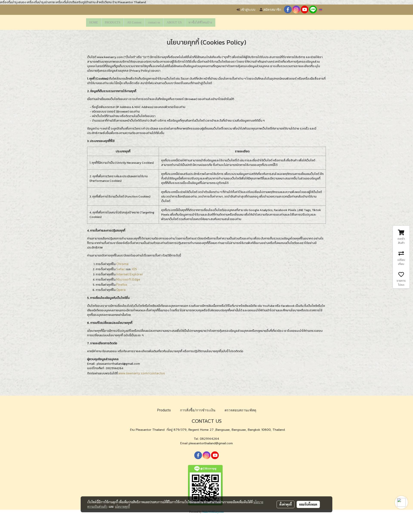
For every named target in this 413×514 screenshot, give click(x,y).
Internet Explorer (129, 274)
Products (164, 410)
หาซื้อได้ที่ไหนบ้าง (200, 22)
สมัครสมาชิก (271, 10)
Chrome (122, 263)
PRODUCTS (112, 22)
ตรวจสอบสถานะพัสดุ (240, 410)
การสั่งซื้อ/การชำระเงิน (197, 410)
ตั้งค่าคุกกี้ (285, 504)
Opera (121, 289)
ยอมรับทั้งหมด (308, 504)
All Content (134, 22)
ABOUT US (174, 22)
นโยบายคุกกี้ (122, 506)
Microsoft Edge (128, 279)
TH (323, 9)
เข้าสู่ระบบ (247, 10)
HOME (93, 22)
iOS (134, 269)
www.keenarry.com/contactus (141, 373)
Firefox (121, 284)
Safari (121, 269)
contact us (154, 22)
